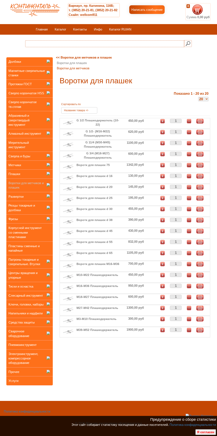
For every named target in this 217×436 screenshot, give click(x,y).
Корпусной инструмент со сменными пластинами (25, 232)
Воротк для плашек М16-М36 (98, 264)
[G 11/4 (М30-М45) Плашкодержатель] (68, 145)
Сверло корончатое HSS (26, 93)
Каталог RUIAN (120, 29)
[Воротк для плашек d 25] (68, 199)
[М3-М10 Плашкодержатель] (68, 320)
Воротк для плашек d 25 (95, 198)
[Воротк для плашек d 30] (68, 210)
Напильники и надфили (25, 313)
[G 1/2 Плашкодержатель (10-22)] (68, 123)
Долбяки (14, 61)
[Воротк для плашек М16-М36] (68, 265)
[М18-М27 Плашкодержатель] (68, 298)
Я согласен (205, 432)
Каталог (60, 29)
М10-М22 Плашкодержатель (97, 275)
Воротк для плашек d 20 (95, 187)
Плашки (14, 174)
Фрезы (13, 219)
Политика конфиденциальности (193, 424)
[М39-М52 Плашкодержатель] (68, 331)
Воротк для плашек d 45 (95, 231)
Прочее (13, 372)
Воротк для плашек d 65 (95, 253)
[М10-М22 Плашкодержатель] (68, 276)
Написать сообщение (147, 9)
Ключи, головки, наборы (26, 304)
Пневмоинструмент (22, 345)
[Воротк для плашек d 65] (68, 254)
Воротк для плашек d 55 (95, 242)
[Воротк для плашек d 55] (68, 243)
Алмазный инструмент (24, 133)
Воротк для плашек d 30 (95, 209)
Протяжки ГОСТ (20, 84)
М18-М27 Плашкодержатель (97, 297)
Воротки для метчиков (73, 68)
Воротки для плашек (72, 63)
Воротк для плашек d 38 (95, 220)
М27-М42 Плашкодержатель (97, 308)
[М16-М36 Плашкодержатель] (68, 287)
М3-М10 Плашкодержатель (97, 319)
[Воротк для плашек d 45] (68, 232)
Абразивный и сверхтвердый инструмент (18, 120)
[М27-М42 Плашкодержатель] (68, 309)
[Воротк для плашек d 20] (68, 188)
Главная (42, 29)
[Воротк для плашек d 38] (68, 221)
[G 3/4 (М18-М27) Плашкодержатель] (68, 156)
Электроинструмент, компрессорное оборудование (23, 358)
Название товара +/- (76, 110)
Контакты (80, 29)
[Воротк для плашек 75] (68, 167)
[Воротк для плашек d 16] (68, 177)
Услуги (13, 381)
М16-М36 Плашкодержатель (97, 286)
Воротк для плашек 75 (93, 165)
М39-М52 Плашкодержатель (97, 330)
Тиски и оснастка (20, 286)
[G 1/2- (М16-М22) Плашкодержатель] (68, 134)
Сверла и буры (19, 156)
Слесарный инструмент (25, 295)
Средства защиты (21, 322)
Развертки (16, 196)
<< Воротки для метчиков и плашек (84, 57)
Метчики (14, 165)
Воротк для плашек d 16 (95, 176)
